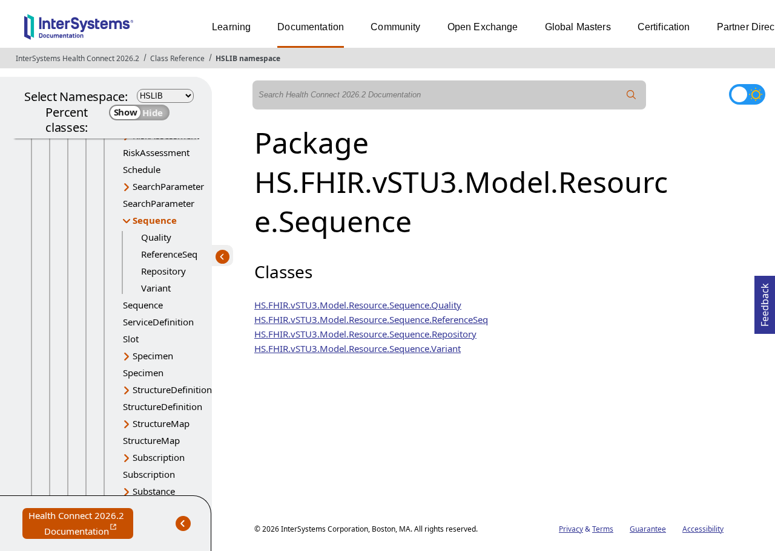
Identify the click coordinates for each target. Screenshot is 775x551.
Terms (602, 529)
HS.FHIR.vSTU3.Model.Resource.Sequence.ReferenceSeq (371, 319)
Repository (163, 271)
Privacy (571, 529)
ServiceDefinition (158, 322)
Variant (156, 288)
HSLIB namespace (248, 58)
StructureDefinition (172, 389)
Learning (231, 27)
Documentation (310, 27)
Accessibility (703, 529)
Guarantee (648, 529)
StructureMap (161, 423)
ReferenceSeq (169, 254)
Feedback (764, 301)
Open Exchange (482, 27)
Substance (154, 491)
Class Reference (177, 58)
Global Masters (578, 27)
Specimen (153, 356)
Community (395, 27)
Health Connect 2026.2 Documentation (80, 524)
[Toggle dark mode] (747, 94)
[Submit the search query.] (631, 94)
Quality (156, 237)
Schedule (141, 169)
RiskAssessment (156, 152)
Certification (664, 27)
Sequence (155, 220)
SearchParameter (168, 186)
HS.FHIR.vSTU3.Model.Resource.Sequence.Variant (357, 348)
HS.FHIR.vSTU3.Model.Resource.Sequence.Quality (357, 305)
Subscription (159, 457)
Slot (131, 339)
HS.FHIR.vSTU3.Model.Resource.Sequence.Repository (365, 334)
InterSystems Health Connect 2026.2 (77, 58)
